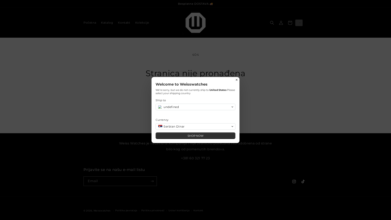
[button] (195, 107)
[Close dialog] (237, 80)
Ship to (161, 100)
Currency (162, 119)
